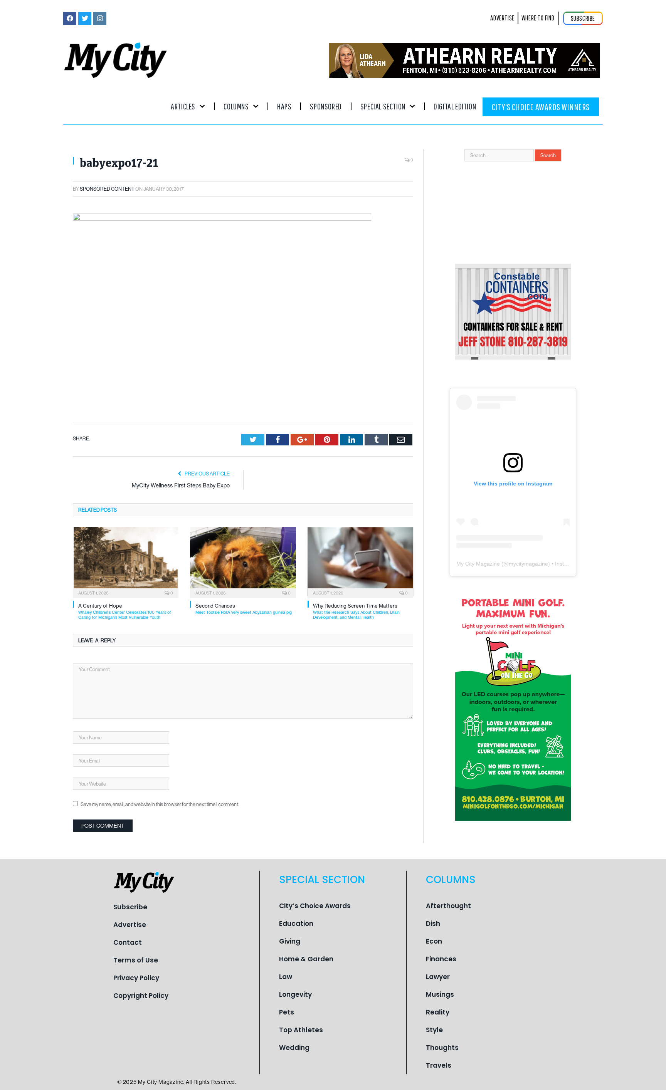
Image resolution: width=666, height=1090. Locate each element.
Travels (438, 1065)
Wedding (294, 1047)
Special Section (382, 106)
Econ (434, 941)
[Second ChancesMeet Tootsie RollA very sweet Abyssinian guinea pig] (243, 561)
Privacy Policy (136, 978)
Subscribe (130, 907)
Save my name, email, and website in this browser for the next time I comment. (160, 804)
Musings (440, 994)
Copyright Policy (140, 995)
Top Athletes (301, 1030)
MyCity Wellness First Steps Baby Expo (181, 485)
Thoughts (442, 1047)
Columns (236, 106)
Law (285, 976)
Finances (441, 959)
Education (296, 923)
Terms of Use (135, 960)
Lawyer (438, 976)
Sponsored (325, 106)
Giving (289, 941)
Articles (183, 106)
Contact (127, 942)
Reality (437, 1012)
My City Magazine (478, 564)
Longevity (295, 994)
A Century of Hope (124, 611)
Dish (433, 923)
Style (434, 1030)
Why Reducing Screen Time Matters (356, 611)
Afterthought (448, 905)
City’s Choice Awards (315, 905)
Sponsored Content (107, 189)
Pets (286, 1012)
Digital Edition (455, 106)
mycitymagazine (528, 564)
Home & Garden (306, 959)
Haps (284, 106)
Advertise (129, 924)
